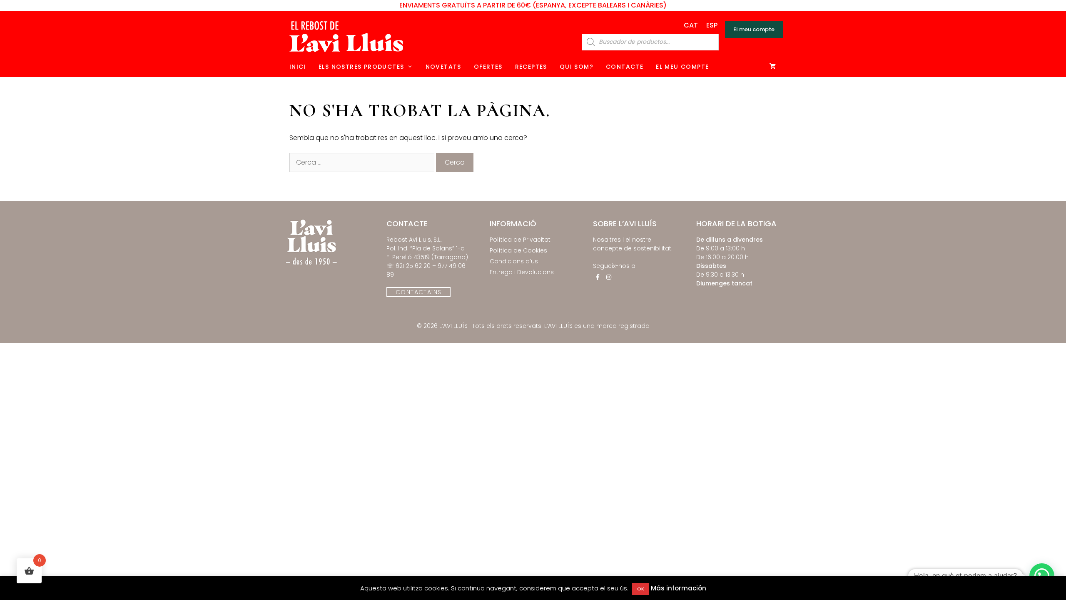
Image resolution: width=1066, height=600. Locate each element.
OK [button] (640, 588)
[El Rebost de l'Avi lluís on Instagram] (608, 277)
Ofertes (488, 66)
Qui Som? (576, 66)
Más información (678, 588)
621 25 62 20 (413, 266)
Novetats (443, 66)
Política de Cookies (518, 250)
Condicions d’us (514, 261)
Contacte (624, 66)
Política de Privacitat (520, 239)
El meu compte (754, 29)
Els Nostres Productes (361, 66)
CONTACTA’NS (418, 292)
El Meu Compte (682, 66)
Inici (297, 66)
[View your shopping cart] (773, 66)
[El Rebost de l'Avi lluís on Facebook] (597, 277)
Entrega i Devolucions (522, 272)
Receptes (531, 66)
